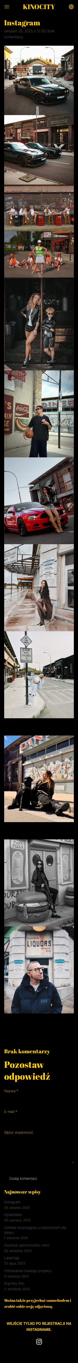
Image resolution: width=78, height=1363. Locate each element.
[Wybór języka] (71, 6)
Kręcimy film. (14, 1283)
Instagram (12, 1202)
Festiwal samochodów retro (27, 1245)
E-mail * (10, 1112)
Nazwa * (11, 1091)
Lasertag (11, 1258)
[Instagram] (39, 1342)
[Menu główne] (6, 6)
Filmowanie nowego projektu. (28, 1271)
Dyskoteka (12, 1215)
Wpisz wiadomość (18, 1132)
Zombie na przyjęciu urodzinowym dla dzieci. (35, 1230)
